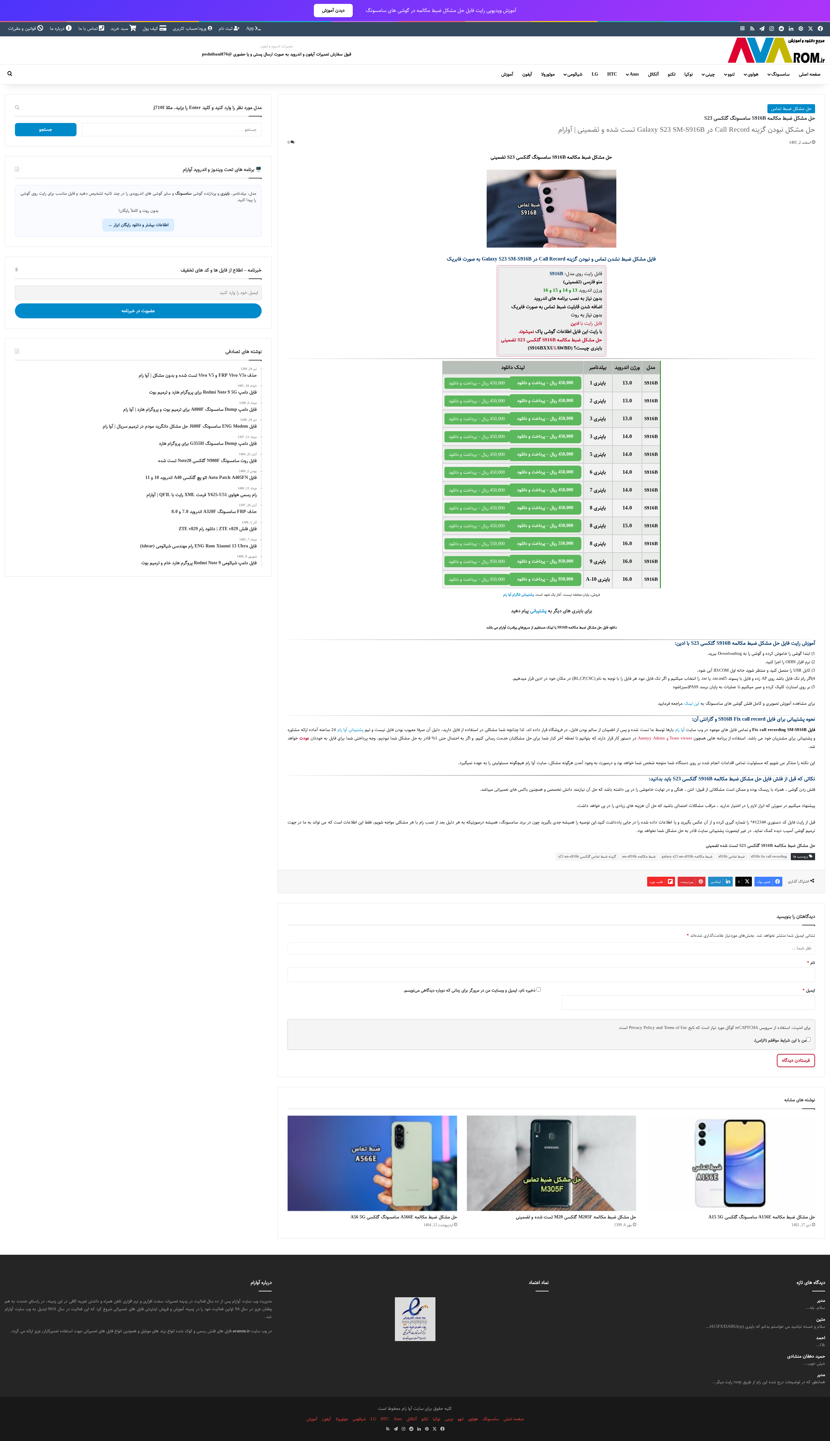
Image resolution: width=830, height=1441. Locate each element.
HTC (612, 74)
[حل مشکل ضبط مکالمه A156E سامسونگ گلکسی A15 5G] (730, 1163)
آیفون (527, 74)
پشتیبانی (538, 611)
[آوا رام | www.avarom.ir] (776, 50)
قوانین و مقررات (22, 28)
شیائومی (574, 74)
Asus (634, 74)
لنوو (731, 74)
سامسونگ (780, 74)
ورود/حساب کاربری (190, 28)
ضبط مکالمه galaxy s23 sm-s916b (687, 856)
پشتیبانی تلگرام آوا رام (518, 594)
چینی (710, 74)
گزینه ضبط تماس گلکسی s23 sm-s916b (587, 856)
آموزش (507, 74)
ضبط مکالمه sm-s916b (639, 856)
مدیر (821, 1300)
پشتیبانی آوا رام (350, 730)
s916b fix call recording (769, 856)
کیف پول (151, 28)
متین (820, 1319)
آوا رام (680, 730)
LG (595, 74)
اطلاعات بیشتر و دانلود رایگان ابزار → (138, 225)
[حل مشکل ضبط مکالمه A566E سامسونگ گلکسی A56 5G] (372, 1163)
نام (811, 962)
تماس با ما (88, 28)
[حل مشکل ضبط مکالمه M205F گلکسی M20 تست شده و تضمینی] (551, 1163)
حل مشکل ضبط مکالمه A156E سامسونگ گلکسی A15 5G (761, 1217)
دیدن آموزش (333, 10)
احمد (820, 1338)
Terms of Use (675, 1027)
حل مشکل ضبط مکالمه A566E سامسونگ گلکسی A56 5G (403, 1217)
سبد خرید (120, 28)
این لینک (691, 703)
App (250, 28)
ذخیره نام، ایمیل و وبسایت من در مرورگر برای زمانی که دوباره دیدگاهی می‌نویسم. (469, 990)
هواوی (753, 74)
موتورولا (548, 74)
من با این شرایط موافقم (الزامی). (779, 1040)
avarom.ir (241, 1331)
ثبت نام (226, 28)
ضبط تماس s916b (731, 856)
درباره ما (58, 28)
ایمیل (808, 990)
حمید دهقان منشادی (806, 1356)
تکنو (671, 74)
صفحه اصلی (810, 74)
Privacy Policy (642, 1027)
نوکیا (688, 74)
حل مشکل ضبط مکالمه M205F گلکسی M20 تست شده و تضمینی (576, 1217)
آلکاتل (653, 74)
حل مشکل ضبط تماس (791, 108)
